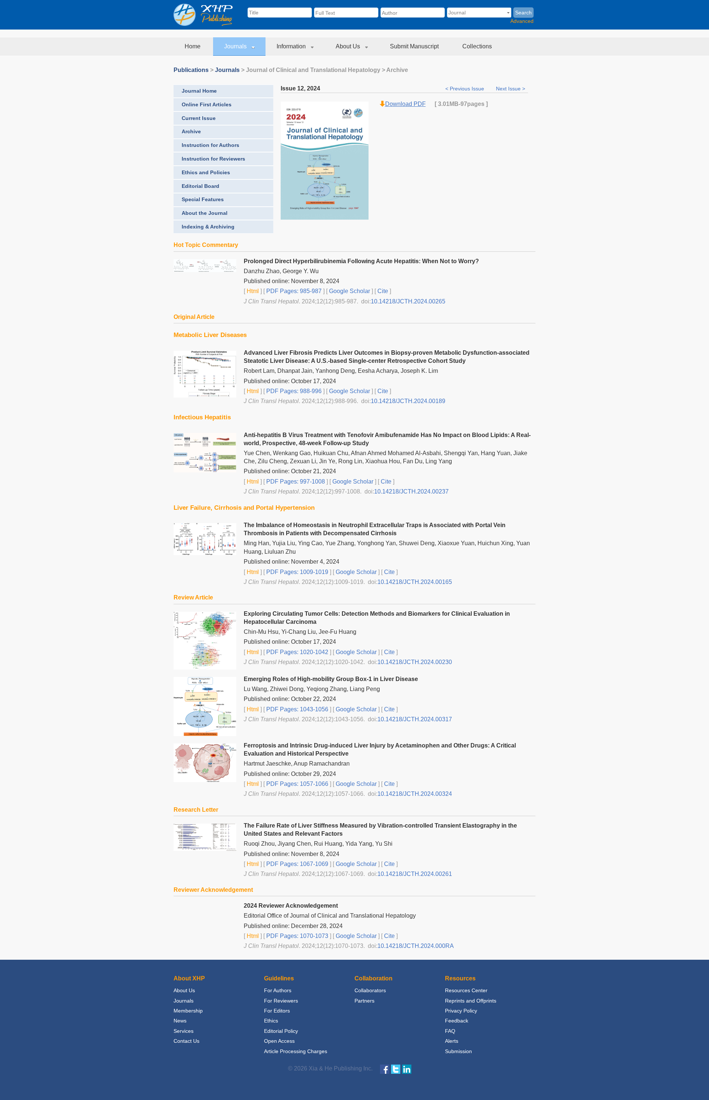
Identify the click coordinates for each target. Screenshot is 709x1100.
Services (183, 1031)
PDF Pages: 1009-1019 (296, 572)
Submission (458, 1051)
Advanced (522, 21)
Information (292, 46)
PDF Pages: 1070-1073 (296, 936)
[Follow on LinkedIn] (406, 1069)
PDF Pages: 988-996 (293, 391)
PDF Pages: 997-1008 (295, 481)
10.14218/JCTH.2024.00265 (408, 301)
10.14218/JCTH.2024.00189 (408, 401)
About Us (349, 46)
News (180, 1021)
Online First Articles (207, 104)
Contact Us (186, 1041)
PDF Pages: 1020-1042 (296, 652)
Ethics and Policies (206, 172)
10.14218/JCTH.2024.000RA (415, 946)
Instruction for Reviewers (213, 159)
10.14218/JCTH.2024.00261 (414, 874)
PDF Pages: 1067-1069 (296, 864)
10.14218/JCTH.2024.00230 (414, 662)
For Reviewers (281, 1001)
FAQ (450, 1031)
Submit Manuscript (415, 46)
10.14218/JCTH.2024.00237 (411, 491)
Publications (191, 70)
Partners (364, 1001)
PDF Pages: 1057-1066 (296, 784)
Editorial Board (200, 186)
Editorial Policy (281, 1031)
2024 (313, 88)
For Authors (277, 990)
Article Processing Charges (295, 1051)
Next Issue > (510, 89)
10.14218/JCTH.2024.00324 (414, 794)
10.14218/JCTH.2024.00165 (414, 582)
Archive (191, 131)
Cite (382, 291)
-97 (463, 104)
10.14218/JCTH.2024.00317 (414, 719)
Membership (188, 1011)
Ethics (271, 1021)
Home (193, 46)
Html (252, 291)
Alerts (451, 1041)
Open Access (279, 1041)
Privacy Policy (461, 1011)
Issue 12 (292, 88)
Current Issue (199, 118)
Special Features (203, 199)
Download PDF (405, 104)
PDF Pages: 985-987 (293, 291)
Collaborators (370, 990)
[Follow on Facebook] (384, 1069)
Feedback (456, 1021)
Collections (477, 46)
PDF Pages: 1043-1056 (296, 709)
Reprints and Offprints (470, 1001)
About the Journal (204, 213)
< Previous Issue (465, 89)
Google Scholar (349, 291)
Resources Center (466, 990)
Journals (236, 46)
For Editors (277, 1011)
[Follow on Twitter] (395, 1069)
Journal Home (199, 91)
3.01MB (448, 104)
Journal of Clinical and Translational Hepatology (313, 70)
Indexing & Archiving (208, 227)
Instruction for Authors (210, 145)
